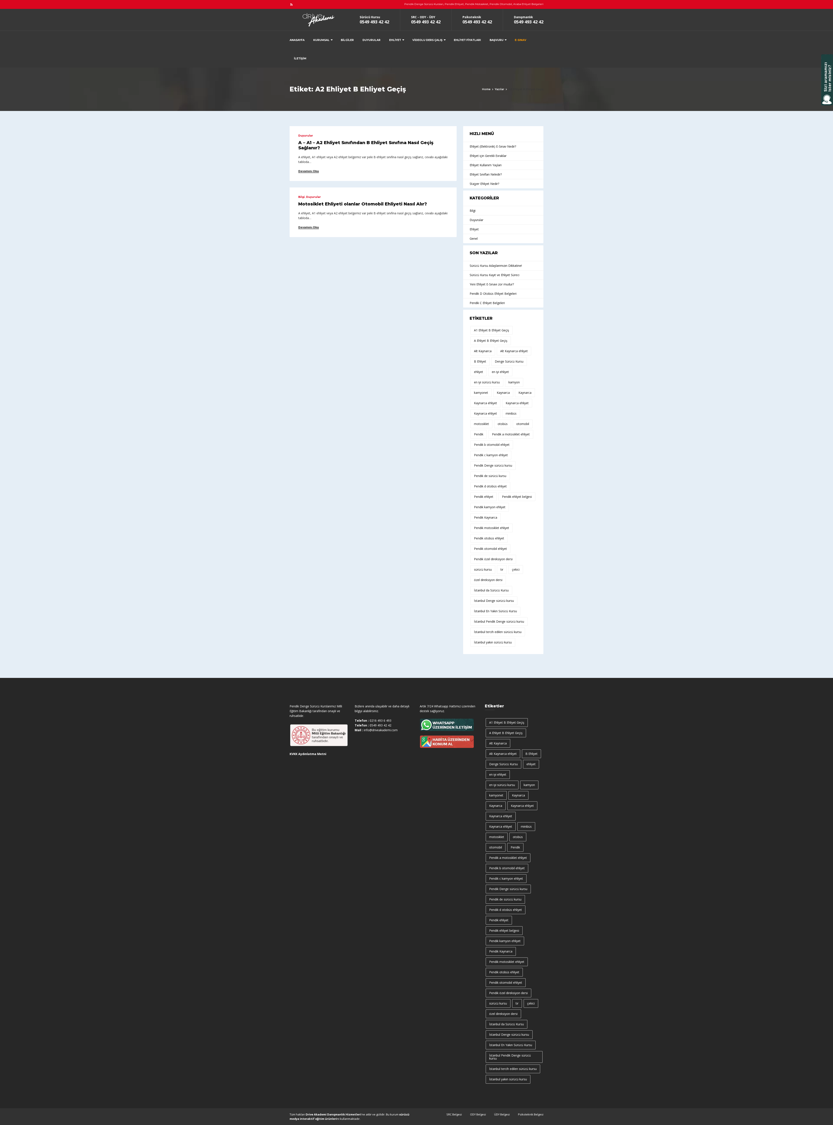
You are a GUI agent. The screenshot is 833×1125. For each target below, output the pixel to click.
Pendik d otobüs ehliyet (490, 486)
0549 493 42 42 (374, 22)
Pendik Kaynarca (485, 517)
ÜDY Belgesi (502, 1114)
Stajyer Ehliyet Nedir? (484, 184)
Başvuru (496, 40)
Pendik (478, 434)
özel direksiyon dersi (488, 580)
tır (501, 569)
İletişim (300, 58)
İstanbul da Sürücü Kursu (491, 590)
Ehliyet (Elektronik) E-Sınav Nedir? (493, 146)
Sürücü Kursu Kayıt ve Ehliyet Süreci (494, 275)
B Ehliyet (480, 361)
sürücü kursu (483, 569)
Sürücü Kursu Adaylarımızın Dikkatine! (496, 266)
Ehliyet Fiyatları (467, 40)
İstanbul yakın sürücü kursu (493, 642)
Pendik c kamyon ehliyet (491, 455)
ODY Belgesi (478, 1114)
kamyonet (481, 393)
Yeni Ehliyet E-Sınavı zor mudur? (492, 284)
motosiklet (481, 424)
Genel (474, 238)
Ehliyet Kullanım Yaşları (486, 165)
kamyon (514, 382)
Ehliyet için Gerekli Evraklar (488, 156)
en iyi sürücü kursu (487, 382)
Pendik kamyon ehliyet (489, 507)
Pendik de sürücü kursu (490, 476)
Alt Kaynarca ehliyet (514, 351)
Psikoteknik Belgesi (530, 1114)
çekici (516, 569)
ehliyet (478, 372)
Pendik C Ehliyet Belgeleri (487, 303)
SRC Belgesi (454, 1114)
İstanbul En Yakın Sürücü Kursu (495, 611)
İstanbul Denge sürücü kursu (494, 601)
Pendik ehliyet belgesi (517, 497)
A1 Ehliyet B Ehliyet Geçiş (491, 330)
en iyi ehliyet (500, 372)
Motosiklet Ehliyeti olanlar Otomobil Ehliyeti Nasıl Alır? (362, 204)
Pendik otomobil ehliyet (490, 549)
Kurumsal (321, 40)
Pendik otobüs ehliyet (489, 538)
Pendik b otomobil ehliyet (492, 445)
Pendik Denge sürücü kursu (493, 465)
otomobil (522, 424)
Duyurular (371, 40)
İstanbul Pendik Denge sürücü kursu (499, 621)
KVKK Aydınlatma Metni (308, 754)
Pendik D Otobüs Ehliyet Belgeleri (493, 293)
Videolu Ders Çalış (427, 40)
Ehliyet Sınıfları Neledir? (486, 174)
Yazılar (499, 89)
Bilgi (301, 197)
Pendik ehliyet (483, 497)
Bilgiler (347, 40)
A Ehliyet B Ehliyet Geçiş (490, 341)
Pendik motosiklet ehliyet (491, 528)
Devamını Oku (308, 171)
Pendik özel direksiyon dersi (493, 559)
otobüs (503, 424)
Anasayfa (297, 40)
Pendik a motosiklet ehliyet (511, 434)
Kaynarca (503, 393)
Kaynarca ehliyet (485, 403)
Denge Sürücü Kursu (509, 361)
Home (486, 89)
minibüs (511, 413)
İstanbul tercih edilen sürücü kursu (497, 632)
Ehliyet (395, 40)
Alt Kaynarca (483, 351)
